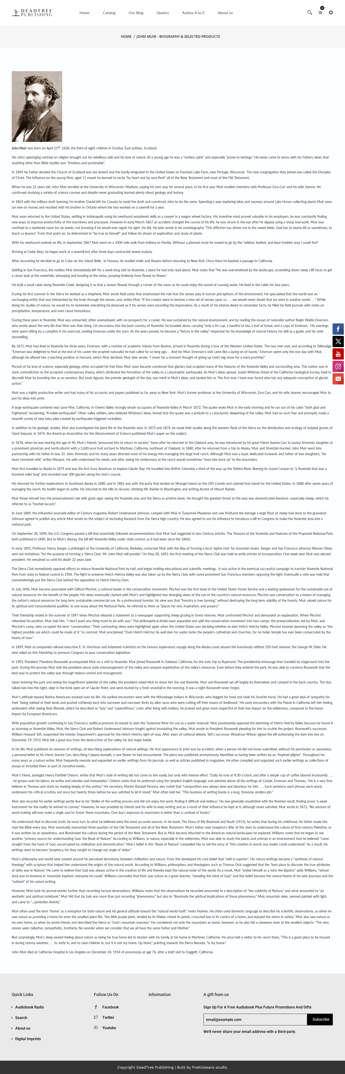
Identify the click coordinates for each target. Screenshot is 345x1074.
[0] (320, 12)
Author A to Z (193, 12)
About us (225, 12)
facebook (110, 1007)
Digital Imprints (28, 1039)
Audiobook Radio (29, 1007)
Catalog (109, 12)
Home (85, 12)
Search (21, 1018)
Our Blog (136, 12)
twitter (108, 1017)
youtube (109, 1028)
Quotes (163, 12)
